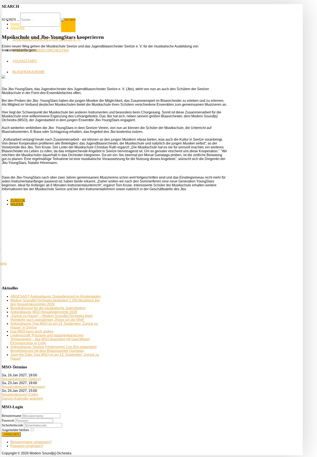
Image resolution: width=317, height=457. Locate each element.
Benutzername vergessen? (31, 442)
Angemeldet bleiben (15, 430)
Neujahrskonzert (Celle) (20, 394)
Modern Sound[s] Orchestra (41, 50)
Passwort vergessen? (26, 446)
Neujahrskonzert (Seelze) (21, 379)
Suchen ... (10, 19)
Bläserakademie (29, 72)
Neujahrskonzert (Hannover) (23, 387)
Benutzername (11, 416)
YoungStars (25, 61)
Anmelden (11, 434)
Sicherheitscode (13, 425)
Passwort (8, 420)
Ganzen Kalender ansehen (22, 398)
